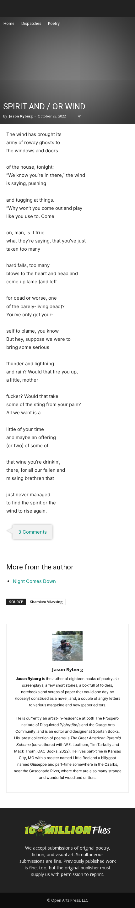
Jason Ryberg (21, 116)
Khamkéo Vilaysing (46, 601)
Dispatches (31, 23)
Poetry (54, 23)
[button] (11, 8)
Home (8, 23)
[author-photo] (67, 660)
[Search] (126, 8)
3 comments (32, 532)
